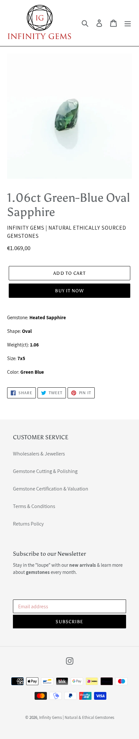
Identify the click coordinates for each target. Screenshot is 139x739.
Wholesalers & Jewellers (39, 453)
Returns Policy (28, 523)
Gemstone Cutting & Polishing (45, 471)
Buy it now (69, 291)
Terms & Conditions (34, 506)
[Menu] (128, 23)
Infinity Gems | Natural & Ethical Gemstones (76, 717)
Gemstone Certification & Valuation (50, 488)
